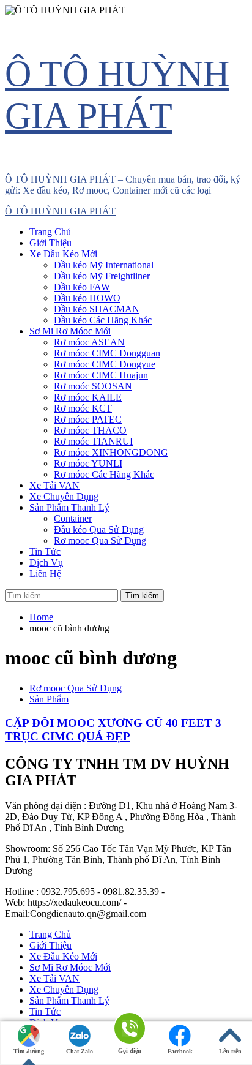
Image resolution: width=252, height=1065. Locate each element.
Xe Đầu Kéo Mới (63, 254)
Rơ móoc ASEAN (89, 342)
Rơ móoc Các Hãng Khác (104, 474)
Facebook (180, 1051)
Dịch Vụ (46, 562)
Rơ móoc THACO (90, 430)
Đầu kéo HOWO (87, 298)
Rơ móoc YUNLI (88, 463)
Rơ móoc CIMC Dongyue (104, 364)
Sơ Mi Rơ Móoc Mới (70, 331)
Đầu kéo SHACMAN (96, 309)
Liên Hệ (45, 573)
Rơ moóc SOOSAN (93, 386)
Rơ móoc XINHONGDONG (111, 452)
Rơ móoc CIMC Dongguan (107, 353)
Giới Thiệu (50, 243)
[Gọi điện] (130, 1029)
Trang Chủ (50, 232)
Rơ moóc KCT (83, 408)
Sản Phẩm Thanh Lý (69, 507)
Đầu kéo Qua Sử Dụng (99, 529)
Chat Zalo (79, 1051)
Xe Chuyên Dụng (63, 496)
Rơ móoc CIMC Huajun (101, 375)
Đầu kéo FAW (82, 287)
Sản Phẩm (49, 699)
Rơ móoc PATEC (88, 419)
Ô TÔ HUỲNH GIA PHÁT (60, 211)
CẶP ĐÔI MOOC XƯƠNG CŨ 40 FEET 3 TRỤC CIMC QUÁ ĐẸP (113, 730)
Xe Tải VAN (54, 485)
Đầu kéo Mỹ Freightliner (102, 276)
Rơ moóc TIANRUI (93, 441)
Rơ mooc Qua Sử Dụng (100, 540)
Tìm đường (28, 1051)
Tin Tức (45, 551)
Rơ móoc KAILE (88, 397)
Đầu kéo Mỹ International (104, 265)
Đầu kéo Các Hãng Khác (103, 320)
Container (73, 518)
